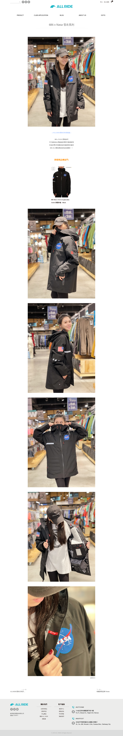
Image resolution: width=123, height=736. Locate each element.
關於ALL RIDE (44, 716)
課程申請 (43, 711)
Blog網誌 (44, 714)
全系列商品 (44, 709)
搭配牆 (44, 719)
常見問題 (61, 714)
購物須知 (61, 711)
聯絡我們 (61, 716)
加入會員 (106, 2)
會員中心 (61, 709)
